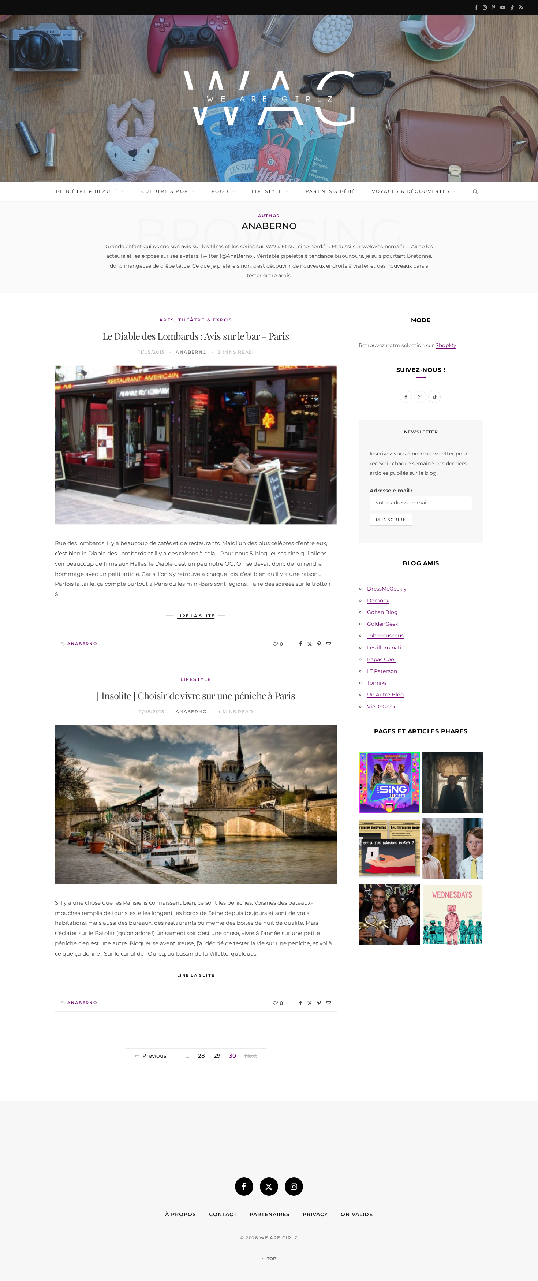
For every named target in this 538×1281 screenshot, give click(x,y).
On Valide (357, 1214)
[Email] (328, 644)
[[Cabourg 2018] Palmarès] (389, 916)
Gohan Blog (382, 612)
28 (201, 1055)
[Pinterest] (319, 644)
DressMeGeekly (387, 588)
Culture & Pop (164, 191)
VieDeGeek (381, 706)
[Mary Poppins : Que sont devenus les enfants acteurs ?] (452, 850)
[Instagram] (294, 1186)
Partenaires (270, 1214)
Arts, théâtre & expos (195, 320)
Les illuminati (384, 647)
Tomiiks (377, 682)
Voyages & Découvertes (410, 191)
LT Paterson (382, 671)
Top (271, 1258)
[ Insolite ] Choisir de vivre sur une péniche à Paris (196, 695)
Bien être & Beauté (87, 191)
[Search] (474, 191)
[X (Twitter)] (269, 1186)
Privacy (315, 1214)
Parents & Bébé (330, 191)
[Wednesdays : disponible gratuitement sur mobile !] (452, 916)
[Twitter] (309, 644)
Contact (223, 1214)
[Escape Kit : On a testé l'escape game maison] (389, 850)
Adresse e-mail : (391, 490)
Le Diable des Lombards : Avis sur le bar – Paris (195, 335)
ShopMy (446, 345)
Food (220, 191)
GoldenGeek (382, 624)
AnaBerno (191, 352)
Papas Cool (381, 659)
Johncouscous (385, 635)
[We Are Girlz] (269, 98)
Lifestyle (267, 191)
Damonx (378, 600)
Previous (154, 1055)
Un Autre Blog (385, 694)
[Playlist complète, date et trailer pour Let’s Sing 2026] (389, 784)
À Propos (180, 1214)
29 (217, 1055)
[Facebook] (300, 644)
